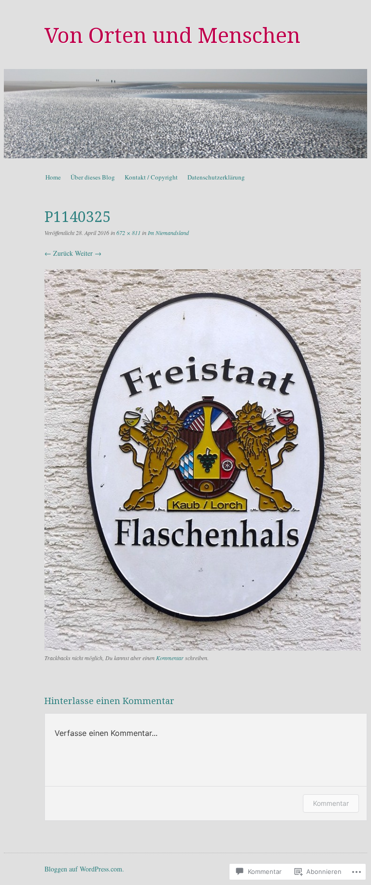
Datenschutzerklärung (216, 177)
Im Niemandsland (168, 232)
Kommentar (170, 658)
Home (53, 177)
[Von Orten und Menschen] (185, 113)
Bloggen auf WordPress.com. (84, 868)
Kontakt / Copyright (151, 177)
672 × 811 (128, 232)
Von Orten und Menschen (172, 35)
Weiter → (88, 253)
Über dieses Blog (93, 177)
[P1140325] (202, 647)
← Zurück (58, 253)
